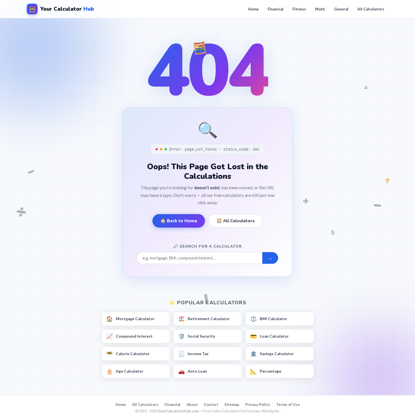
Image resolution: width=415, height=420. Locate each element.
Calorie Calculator (128, 353)
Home (253, 9)
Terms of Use (288, 404)
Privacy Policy (257, 404)
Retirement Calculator (204, 318)
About (192, 404)
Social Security (196, 336)
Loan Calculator (269, 336)
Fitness (299, 9)
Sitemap (231, 404)
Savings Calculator (272, 353)
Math (320, 9)
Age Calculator (124, 371)
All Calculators (370, 9)
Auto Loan (192, 371)
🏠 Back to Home (178, 221)
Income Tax (193, 353)
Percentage (265, 371)
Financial (275, 9)
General (341, 9)
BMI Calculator (268, 318)
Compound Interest (129, 336)
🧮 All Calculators (236, 221)
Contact (211, 404)
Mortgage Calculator (130, 318)
